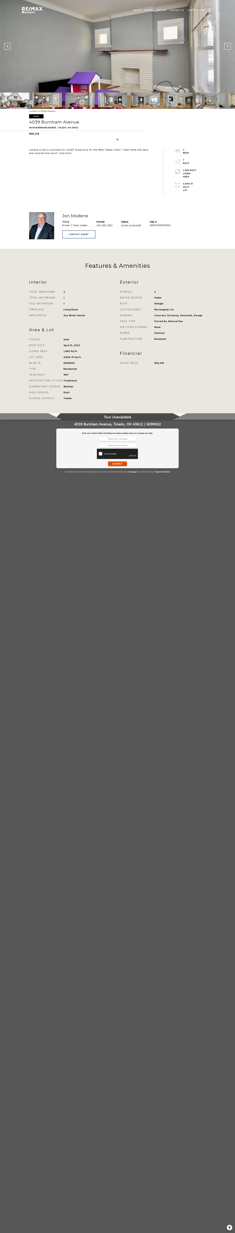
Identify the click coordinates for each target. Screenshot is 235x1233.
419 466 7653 (104, 225)
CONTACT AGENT (79, 234)
